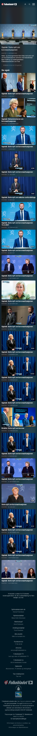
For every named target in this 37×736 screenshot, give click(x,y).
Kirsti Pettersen (18, 624)
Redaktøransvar (27, 703)
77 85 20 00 (18, 644)
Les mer (20, 597)
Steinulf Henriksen (18, 612)
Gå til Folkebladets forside (18, 662)
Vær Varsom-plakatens (24, 701)
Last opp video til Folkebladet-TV (19, 656)
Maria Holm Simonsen (18, 618)
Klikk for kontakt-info (18, 636)
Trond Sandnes (18, 630)
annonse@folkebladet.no (18, 650)
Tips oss (18, 676)
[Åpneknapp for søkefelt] (29, 4)
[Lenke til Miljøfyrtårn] (18, 694)
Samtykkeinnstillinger (19, 719)
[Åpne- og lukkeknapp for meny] (33, 4)
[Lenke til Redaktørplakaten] (18, 688)
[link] (9, 4)
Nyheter (4, 53)
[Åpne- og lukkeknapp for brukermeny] (25, 4)
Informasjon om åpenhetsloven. (18, 727)
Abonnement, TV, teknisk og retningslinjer (18, 669)
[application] (18, 34)
